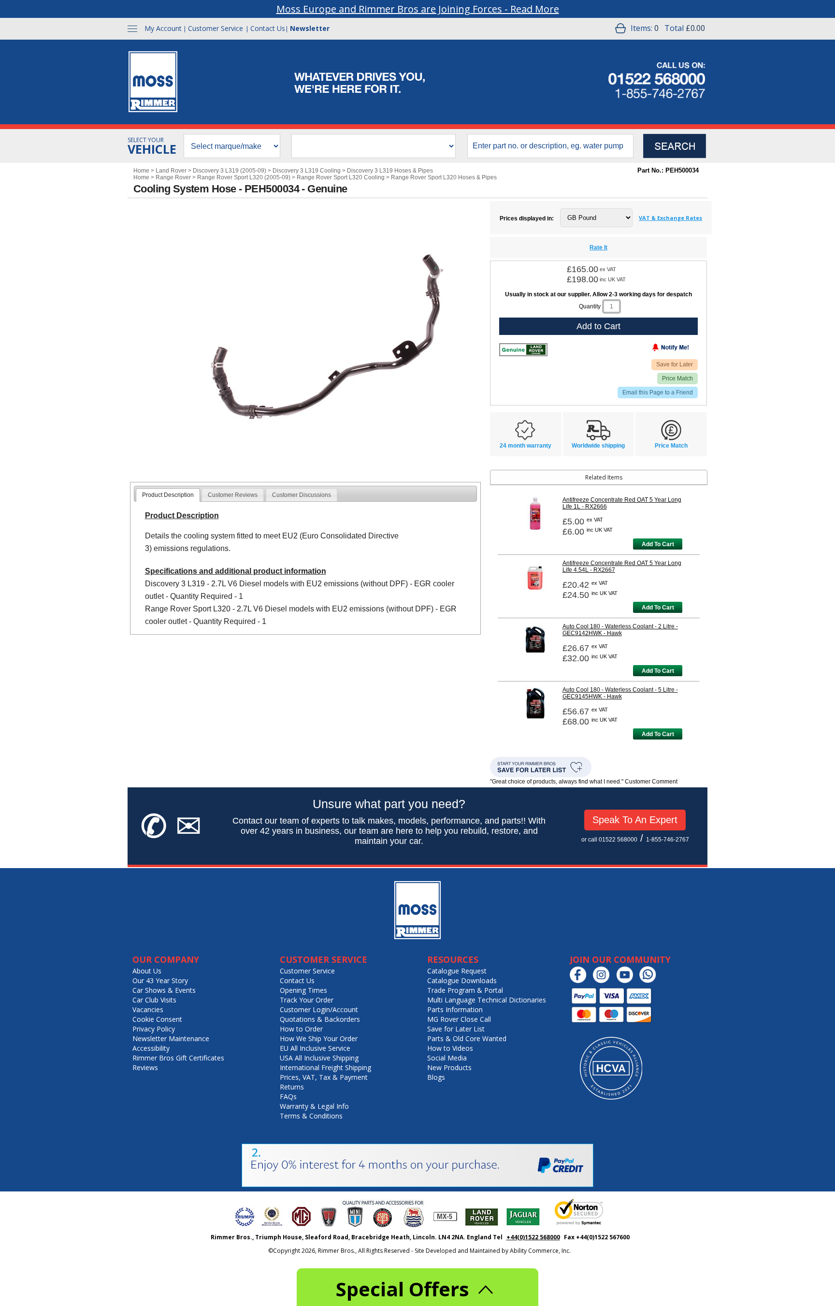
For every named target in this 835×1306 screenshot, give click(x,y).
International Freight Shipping (325, 1067)
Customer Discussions (301, 495)
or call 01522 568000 (609, 839)
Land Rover (171, 170)
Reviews (145, 1067)
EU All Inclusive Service (315, 1048)
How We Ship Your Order (319, 1038)
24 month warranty (525, 445)
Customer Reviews (233, 495)
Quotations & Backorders (320, 1019)
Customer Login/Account (319, 1009)
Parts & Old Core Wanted (466, 1038)
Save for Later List (456, 1028)
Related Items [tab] (603, 477)
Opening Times (303, 990)
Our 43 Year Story (160, 980)
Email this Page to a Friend (657, 392)
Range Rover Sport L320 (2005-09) (243, 177)
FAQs (288, 1096)
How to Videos (450, 1048)
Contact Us (267, 28)
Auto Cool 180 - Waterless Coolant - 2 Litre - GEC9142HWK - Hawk (620, 630)
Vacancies (147, 1009)
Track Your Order (306, 999)
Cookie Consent (157, 1019)
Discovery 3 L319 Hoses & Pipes (390, 170)
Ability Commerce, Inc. (540, 1251)
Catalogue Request (457, 970)
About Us (146, 970)
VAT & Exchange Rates (670, 217)
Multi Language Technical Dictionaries (486, 999)
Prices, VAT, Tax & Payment (324, 1077)
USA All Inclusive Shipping (319, 1057)
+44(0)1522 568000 (533, 1237)
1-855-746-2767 (667, 839)
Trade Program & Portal (465, 990)
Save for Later (674, 364)
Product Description (168, 495)
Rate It (598, 247)
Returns (292, 1086)
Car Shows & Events (164, 990)
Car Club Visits (154, 999)
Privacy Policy (153, 1028)
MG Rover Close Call (459, 1019)
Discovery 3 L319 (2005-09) (229, 170)
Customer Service (215, 28)
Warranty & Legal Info (314, 1106)
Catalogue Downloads (462, 980)
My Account (163, 28)
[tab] (168, 495)
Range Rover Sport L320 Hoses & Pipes (444, 177)
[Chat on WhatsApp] (650, 981)
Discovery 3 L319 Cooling (307, 170)
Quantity (590, 306)
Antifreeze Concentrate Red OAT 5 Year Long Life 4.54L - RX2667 (621, 566)
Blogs (436, 1077)
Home (141, 170)
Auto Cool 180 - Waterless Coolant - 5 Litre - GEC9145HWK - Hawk (620, 693)
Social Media (447, 1057)
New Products (449, 1067)
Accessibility (151, 1048)
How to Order (301, 1028)
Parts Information (455, 1009)
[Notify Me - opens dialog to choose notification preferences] (650, 349)
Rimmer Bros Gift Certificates (178, 1057)
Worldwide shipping (598, 445)
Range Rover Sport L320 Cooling (341, 177)
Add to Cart (598, 326)
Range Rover (173, 177)
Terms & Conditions (311, 1115)
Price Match (677, 378)
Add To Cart (658, 544)
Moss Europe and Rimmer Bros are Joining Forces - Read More (417, 8)
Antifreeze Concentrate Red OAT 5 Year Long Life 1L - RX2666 (621, 503)
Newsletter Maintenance (170, 1038)
